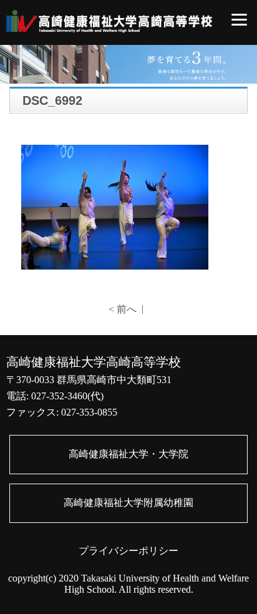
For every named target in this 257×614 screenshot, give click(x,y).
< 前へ (123, 309)
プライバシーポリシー (128, 550)
